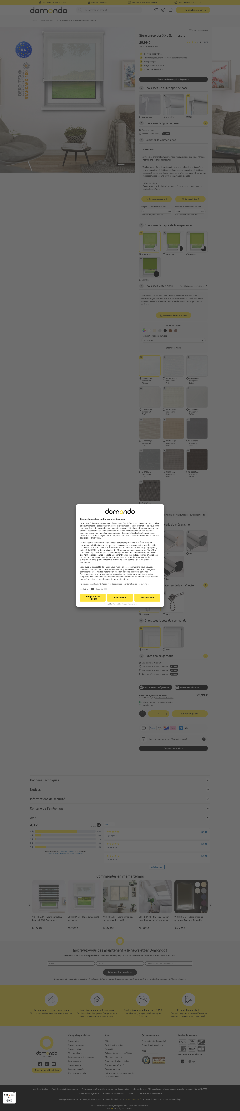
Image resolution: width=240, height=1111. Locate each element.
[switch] (9, 1100)
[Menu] (14, 1093)
